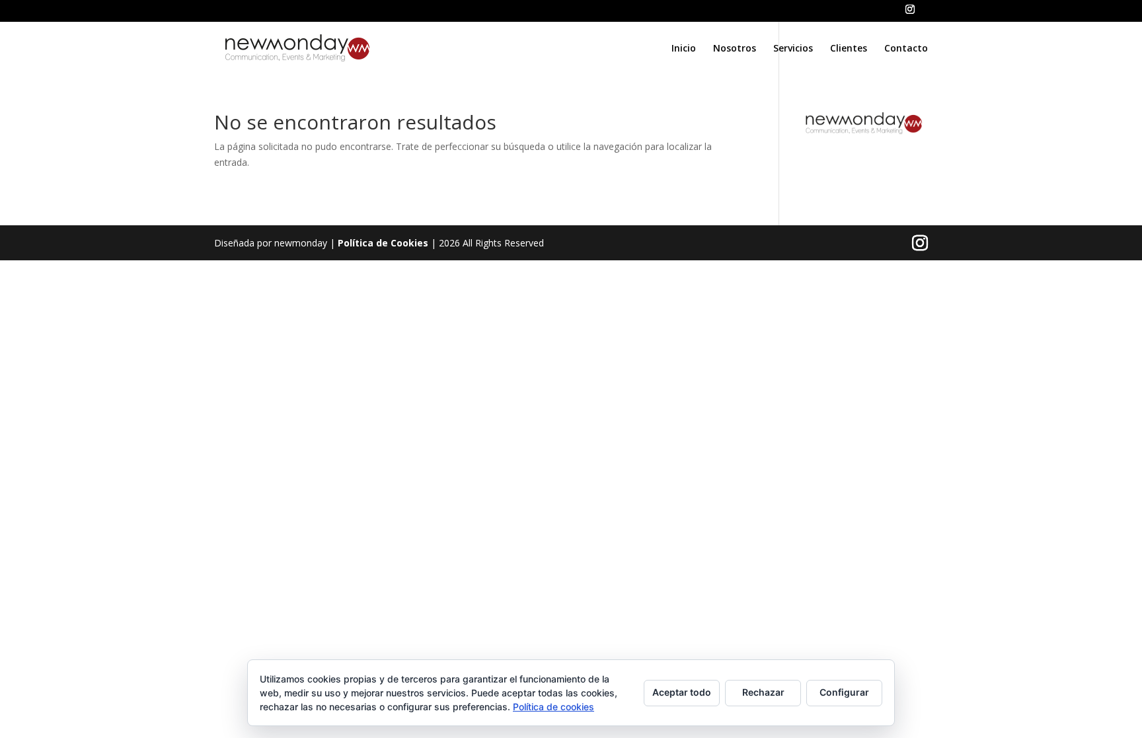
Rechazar (763, 692)
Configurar (844, 692)
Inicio (683, 49)
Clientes (848, 49)
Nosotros (734, 49)
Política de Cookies (383, 243)
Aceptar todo (681, 692)
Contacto (906, 49)
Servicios (793, 49)
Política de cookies (553, 706)
